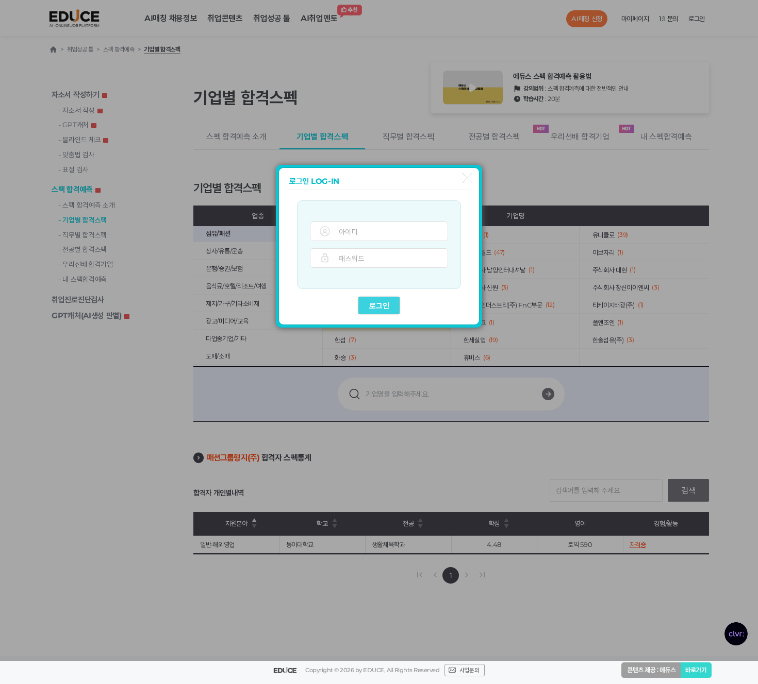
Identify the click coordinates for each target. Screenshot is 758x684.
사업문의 (469, 670)
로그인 (379, 306)
